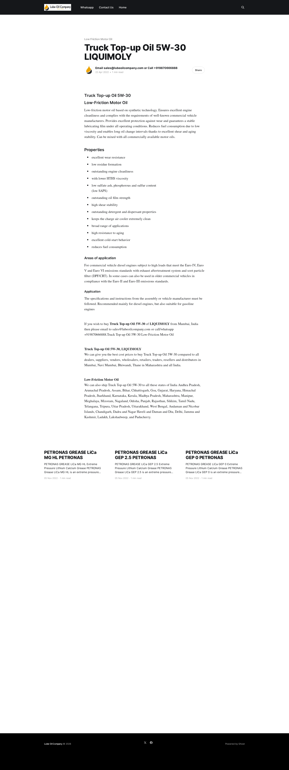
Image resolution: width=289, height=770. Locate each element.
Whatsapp (87, 7)
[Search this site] (243, 7)
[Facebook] (151, 742)
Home (122, 7)
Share (198, 70)
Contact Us (106, 7)
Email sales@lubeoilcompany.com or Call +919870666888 (136, 68)
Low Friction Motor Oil (98, 39)
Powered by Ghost (235, 743)
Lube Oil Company (53, 743)
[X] (145, 742)
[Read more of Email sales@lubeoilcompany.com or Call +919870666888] (89, 70)
